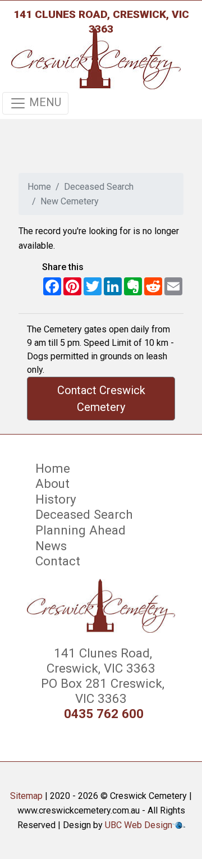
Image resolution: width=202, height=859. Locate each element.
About (52, 483)
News (51, 545)
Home (39, 186)
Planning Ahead (80, 530)
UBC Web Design (138, 825)
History (55, 499)
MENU (43, 102)
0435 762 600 (104, 714)
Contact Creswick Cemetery (101, 398)
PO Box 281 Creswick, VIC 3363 (101, 691)
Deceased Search (99, 186)
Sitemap (26, 796)
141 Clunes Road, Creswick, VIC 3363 (101, 21)
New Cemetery (69, 201)
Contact (57, 561)
